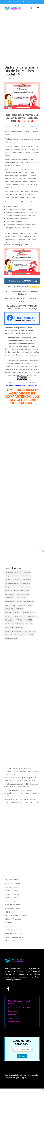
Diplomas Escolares (24, 605)
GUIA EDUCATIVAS (11, 616)
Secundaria (12, 1004)
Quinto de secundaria (13, 927)
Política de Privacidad (12, 912)
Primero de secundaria (13, 923)
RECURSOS (9, 635)
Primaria (7, 919)
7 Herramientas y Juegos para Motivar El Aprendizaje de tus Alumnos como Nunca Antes (20, 793)
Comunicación (29, 601)
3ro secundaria (25, 579)
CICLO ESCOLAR (20, 598)
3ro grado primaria (11, 880)
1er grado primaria (11, 572)
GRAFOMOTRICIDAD (28, 613)
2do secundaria (25, 576)
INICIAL (22, 616)
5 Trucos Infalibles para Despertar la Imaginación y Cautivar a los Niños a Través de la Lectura (21, 771)
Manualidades (13, 1015)
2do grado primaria (11, 576)
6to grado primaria (11, 590)
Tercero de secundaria (13, 934)
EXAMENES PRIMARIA (12, 613)
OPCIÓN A (20, 299)
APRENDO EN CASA (23, 594)
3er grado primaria (11, 579)
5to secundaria (25, 587)
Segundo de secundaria (13, 930)
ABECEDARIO (24, 590)
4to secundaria (25, 583)
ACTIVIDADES (9, 78)
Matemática (9, 620)
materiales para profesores (14, 624)
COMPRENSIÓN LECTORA (13, 601)
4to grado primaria (11, 583)
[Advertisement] (22, 36)
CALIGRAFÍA (9, 598)
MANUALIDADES (32, 616)
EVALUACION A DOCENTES (14, 609)
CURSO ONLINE (10, 605)
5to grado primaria (11, 587)
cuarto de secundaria (12, 898)
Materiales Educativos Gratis (15, 909)
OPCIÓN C (22, 301)
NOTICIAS (29, 624)
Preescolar (12, 1008)
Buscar (22, 1049)
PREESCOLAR (9, 627)
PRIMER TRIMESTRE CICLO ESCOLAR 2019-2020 (20, 631)
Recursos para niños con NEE (24, 635)
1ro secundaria (25, 572)
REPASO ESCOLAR (11, 638)
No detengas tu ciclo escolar (19, 1001)
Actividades (12, 1011)
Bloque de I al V (10, 894)
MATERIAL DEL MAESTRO (24, 620)
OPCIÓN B (32, 299)
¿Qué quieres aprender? (22, 1035)
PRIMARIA (19, 627)
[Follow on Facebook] (8, 982)
